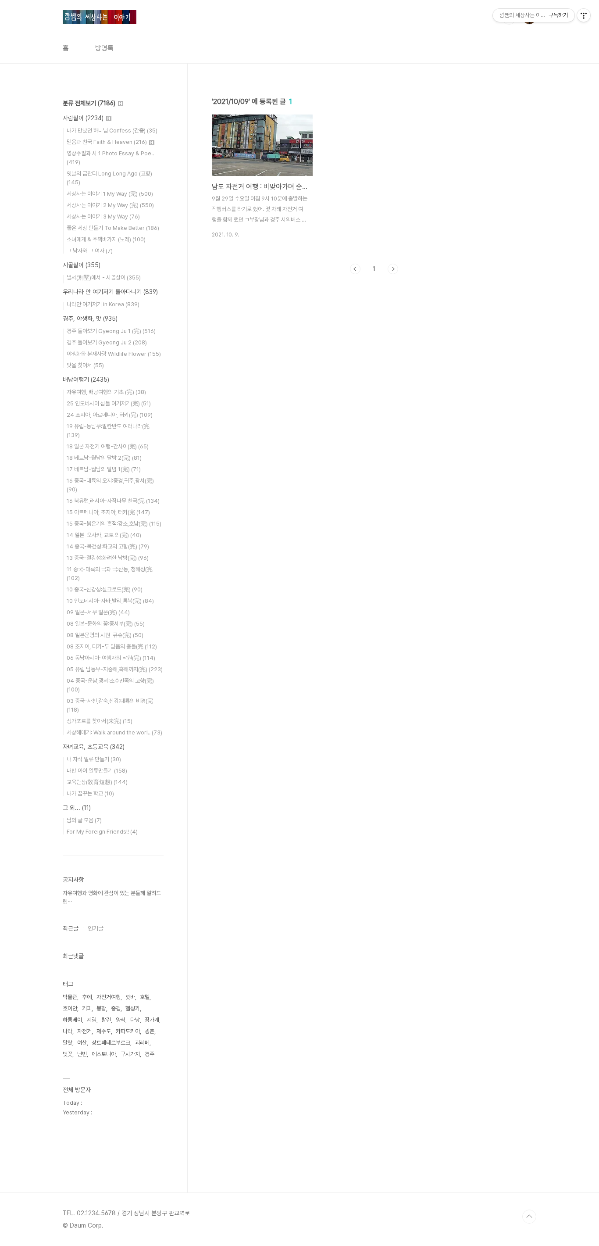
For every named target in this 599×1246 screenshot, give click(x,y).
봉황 (101, 1008)
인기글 (95, 928)
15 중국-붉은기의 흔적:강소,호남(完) (114, 523)
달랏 (67, 1042)
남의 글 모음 (84, 820)
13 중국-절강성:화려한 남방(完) (108, 558)
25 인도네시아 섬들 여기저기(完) (109, 403)
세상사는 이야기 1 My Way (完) (110, 193)
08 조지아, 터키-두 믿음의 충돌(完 (112, 646)
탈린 (106, 1020)
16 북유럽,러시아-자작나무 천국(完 (113, 501)
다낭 (135, 1020)
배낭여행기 (86, 379)
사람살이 (83, 118)
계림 (91, 1020)
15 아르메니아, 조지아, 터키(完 (108, 512)
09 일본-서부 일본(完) (98, 612)
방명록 (104, 48)
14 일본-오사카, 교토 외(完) (104, 535)
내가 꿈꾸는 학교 (90, 793)
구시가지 (130, 1054)
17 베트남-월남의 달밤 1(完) (104, 469)
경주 (149, 1054)
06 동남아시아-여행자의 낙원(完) (111, 658)
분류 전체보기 (89, 103)
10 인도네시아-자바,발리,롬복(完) (110, 601)
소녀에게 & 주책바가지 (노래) (106, 239)
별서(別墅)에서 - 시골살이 (104, 277)
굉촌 (149, 1031)
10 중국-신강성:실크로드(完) (105, 589)
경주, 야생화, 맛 (90, 318)
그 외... (77, 807)
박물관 (70, 997)
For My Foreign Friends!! (102, 831)
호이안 (70, 1008)
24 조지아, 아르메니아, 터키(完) (110, 415)
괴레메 (142, 1042)
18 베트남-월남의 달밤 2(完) (104, 458)
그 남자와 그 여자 (90, 250)
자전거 (84, 1031)
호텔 (145, 997)
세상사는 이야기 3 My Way (103, 216)
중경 (116, 1008)
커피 (87, 1008)
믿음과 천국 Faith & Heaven (107, 142)
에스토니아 (104, 1054)
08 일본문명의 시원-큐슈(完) (105, 635)
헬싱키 (132, 1008)
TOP (529, 1217)
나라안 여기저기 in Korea (103, 304)
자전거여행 (108, 997)
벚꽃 (67, 1054)
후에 (87, 997)
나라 (67, 1031)
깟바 (130, 997)
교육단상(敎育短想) (97, 782)
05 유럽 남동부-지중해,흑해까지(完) (115, 669)
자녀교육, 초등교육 (94, 746)
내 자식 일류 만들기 (94, 759)
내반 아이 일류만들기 (97, 770)
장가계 (152, 1020)
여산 (82, 1042)
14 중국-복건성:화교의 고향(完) (108, 546)
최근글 (70, 928)
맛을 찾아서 (85, 365)
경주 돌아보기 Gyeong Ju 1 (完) (111, 331)
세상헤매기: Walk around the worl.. (114, 732)
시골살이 (81, 265)
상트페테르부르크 (111, 1042)
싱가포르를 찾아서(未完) (99, 721)
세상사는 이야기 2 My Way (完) (110, 205)
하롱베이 (72, 1020)
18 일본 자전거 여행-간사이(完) (108, 446)
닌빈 (82, 1054)
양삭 (120, 1020)
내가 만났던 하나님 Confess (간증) (112, 130)
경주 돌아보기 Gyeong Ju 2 (107, 342)
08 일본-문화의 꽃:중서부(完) (106, 623)
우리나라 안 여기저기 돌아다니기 (110, 291)
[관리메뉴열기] (583, 15)
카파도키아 (128, 1031)
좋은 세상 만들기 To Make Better (113, 228)
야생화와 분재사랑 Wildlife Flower (114, 354)
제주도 (103, 1031)
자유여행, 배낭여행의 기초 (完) (106, 392)
